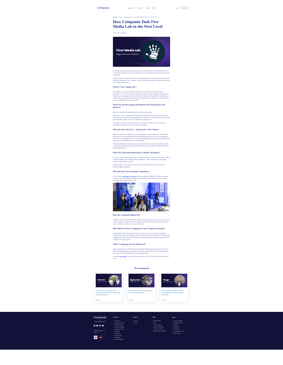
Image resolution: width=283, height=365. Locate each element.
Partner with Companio (158, 329)
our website (123, 256)
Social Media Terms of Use (179, 331)
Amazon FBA (117, 333)
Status (95, 332)
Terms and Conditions (177, 320)
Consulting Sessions (158, 324)
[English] (95, 337)
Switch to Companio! (119, 339)
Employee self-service (98, 330)
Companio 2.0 (117, 320)
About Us (136, 320)
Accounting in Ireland (119, 329)
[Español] (100, 337)
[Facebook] (97, 325)
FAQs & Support (157, 320)
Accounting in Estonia (119, 322)
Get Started (185, 8)
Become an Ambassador (159, 327)
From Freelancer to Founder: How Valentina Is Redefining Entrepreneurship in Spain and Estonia (108, 292)
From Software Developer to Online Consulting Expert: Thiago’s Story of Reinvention (172, 292)
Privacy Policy (176, 327)
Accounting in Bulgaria (119, 327)
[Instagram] (94, 325)
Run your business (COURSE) (160, 331)
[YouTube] (103, 325)
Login (176, 8)
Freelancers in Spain (119, 324)
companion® (117, 331)
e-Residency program (129, 176)
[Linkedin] (100, 325)
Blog (155, 322)
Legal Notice (176, 324)
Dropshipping (117, 337)
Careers (135, 322)
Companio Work (118, 335)
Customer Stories (124, 32)
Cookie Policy (176, 329)
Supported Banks (176, 333)
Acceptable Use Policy (178, 322)
